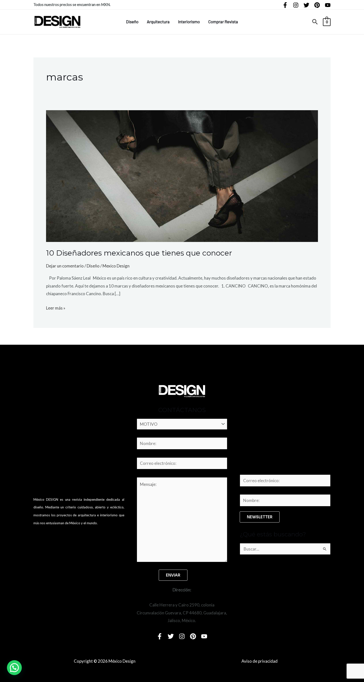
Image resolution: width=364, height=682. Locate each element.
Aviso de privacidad (259, 661)
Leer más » (55, 307)
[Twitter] (306, 5)
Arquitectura (158, 21)
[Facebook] (285, 5)
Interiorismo (189, 21)
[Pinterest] (317, 5)
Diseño (132, 21)
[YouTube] (328, 5)
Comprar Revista (223, 21)
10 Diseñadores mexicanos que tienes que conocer (139, 253)
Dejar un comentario (65, 265)
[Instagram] (296, 5)
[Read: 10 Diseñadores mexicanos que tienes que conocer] (182, 175)
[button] (315, 22)
